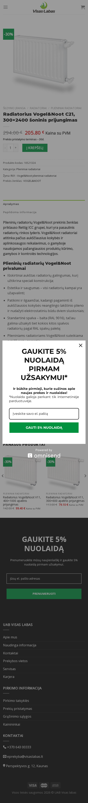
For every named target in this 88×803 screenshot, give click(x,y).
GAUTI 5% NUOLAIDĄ (44, 428)
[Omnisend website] (44, 453)
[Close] (81, 345)
